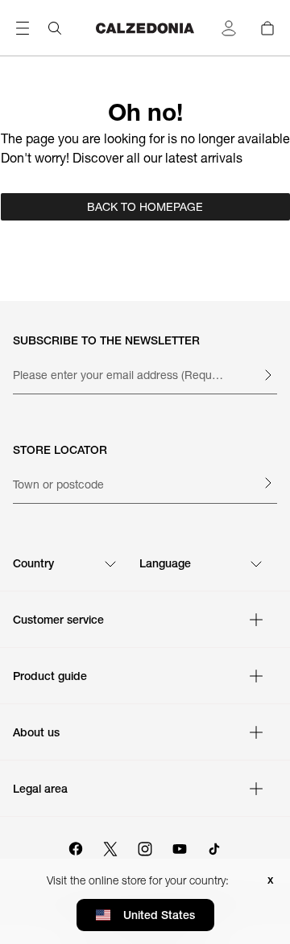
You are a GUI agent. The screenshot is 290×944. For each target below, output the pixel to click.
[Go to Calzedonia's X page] (110, 846)
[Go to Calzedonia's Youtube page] (179, 846)
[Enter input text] (267, 375)
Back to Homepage (145, 207)
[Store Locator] (267, 483)
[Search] (54, 28)
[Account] (228, 28)
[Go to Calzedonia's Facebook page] (75, 846)
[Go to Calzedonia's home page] (145, 28)
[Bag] (267, 28)
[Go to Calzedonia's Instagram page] (145, 846)
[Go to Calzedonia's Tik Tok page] (214, 846)
